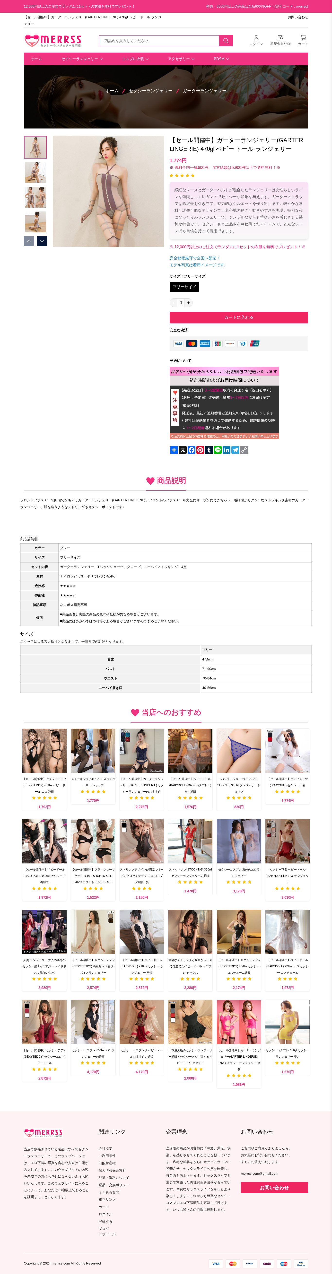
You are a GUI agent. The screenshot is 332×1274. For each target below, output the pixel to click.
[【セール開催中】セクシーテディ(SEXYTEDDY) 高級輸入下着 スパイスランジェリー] (93, 932)
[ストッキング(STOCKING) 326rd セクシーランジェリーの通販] (190, 841)
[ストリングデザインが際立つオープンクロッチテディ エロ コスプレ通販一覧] (142, 841)
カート (104, 1207)
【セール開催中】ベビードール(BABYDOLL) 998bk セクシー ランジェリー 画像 (142, 966)
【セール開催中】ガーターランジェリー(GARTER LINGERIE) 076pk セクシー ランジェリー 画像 (239, 1060)
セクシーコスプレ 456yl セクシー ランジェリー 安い (287, 1053)
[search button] (226, 40)
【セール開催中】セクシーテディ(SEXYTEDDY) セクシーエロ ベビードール (44, 1057)
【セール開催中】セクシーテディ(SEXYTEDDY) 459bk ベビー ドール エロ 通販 (44, 785)
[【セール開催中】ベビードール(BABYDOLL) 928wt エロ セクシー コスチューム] (287, 932)
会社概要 (105, 1148)
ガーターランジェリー (205, 90)
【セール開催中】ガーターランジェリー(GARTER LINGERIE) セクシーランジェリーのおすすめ (142, 785)
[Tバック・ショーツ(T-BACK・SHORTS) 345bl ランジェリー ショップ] (239, 751)
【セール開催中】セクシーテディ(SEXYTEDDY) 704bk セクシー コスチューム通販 (239, 966)
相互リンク (107, 1199)
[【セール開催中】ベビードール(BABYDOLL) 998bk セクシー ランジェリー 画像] (142, 932)
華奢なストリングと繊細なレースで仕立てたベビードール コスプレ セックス (190, 966)
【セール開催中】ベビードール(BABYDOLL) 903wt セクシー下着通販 (44, 876)
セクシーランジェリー (80, 59)
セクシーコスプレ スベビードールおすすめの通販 (142, 1053)
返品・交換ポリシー (114, 1185)
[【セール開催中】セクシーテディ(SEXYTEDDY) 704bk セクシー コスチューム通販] (239, 932)
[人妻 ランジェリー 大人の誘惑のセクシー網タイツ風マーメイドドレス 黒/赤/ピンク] (44, 932)
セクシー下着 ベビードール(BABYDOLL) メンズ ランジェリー (287, 876)
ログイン (105, 1214)
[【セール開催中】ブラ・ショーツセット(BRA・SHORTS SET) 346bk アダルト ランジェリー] (93, 841)
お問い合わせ (298, 17)
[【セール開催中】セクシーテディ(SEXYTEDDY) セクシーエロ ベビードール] (44, 1022)
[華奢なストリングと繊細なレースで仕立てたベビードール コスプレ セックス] (190, 932)
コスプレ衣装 (133, 59)
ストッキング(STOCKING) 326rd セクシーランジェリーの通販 (190, 873)
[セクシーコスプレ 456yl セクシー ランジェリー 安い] (287, 1022)
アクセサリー (179, 59)
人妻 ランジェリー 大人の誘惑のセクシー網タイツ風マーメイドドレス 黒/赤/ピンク (44, 966)
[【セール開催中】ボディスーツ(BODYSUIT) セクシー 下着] (287, 751)
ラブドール (107, 1234)
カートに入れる (238, 317)
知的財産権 (107, 1163)
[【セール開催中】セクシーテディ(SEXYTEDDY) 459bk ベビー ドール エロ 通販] (44, 751)
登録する (105, 1221)
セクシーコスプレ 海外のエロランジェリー (239, 873)
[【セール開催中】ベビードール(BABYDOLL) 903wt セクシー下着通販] (44, 841)
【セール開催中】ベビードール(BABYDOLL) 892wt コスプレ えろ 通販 (190, 785)
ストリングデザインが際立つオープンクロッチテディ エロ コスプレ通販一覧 (142, 876)
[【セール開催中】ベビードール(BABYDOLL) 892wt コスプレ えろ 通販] (190, 751)
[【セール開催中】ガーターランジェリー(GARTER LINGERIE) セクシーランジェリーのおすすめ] (142, 751)
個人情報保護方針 (112, 1170)
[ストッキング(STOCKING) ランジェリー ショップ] (93, 751)
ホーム (36, 59)
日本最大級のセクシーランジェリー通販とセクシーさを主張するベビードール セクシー (190, 1057)
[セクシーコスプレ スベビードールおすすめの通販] (142, 1022)
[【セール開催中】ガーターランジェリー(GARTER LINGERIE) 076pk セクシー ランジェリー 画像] (239, 1022)
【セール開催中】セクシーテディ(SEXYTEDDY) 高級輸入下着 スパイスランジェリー (93, 966)
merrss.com (61, 1263)
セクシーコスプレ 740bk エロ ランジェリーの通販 (93, 1053)
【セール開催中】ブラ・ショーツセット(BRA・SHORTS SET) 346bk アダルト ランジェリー (93, 876)
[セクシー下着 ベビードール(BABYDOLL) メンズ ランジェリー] (287, 841)
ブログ (104, 1229)
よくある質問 (109, 1192)
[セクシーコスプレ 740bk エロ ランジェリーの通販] (93, 1022)
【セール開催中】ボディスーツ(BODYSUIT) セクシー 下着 (287, 782)
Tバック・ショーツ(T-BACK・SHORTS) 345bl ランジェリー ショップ (239, 785)
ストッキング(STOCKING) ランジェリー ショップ (93, 782)
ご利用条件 (107, 1156)
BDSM (220, 59)
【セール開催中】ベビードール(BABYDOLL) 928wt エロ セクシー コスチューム (287, 966)
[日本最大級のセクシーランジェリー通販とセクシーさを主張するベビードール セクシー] (190, 1022)
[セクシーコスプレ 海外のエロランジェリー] (239, 841)
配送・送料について (114, 1178)
